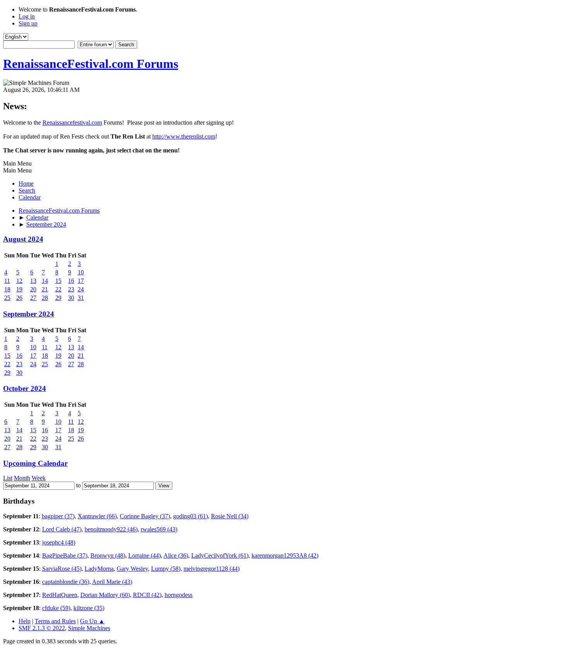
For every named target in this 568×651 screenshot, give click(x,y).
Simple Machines (89, 628)
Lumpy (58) (165, 568)
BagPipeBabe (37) (64, 555)
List (7, 478)
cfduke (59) (56, 608)
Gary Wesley (132, 568)
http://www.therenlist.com (183, 136)
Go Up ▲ (92, 621)
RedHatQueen (59, 595)
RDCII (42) (147, 595)
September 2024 (28, 314)
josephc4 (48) (58, 542)
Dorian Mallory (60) (105, 595)
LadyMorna (99, 568)
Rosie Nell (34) (229, 516)
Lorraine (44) (144, 555)
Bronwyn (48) (107, 555)
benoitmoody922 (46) (111, 529)
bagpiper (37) (58, 516)
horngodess (178, 595)
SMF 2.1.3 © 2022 (42, 628)
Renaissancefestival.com (72, 122)
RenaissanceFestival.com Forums (90, 64)
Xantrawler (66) (97, 516)
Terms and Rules (55, 621)
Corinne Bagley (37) (145, 516)
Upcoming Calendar (35, 463)
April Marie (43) (112, 581)
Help (25, 621)
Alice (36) (175, 555)
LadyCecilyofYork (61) (219, 555)
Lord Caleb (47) (62, 529)
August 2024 (23, 239)
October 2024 (24, 388)
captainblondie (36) (65, 581)
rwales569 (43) (159, 529)
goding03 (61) (190, 516)
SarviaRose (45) (62, 568)
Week (39, 478)
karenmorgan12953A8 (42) (285, 555)
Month (22, 478)
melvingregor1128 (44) (212, 568)
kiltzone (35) (88, 608)
